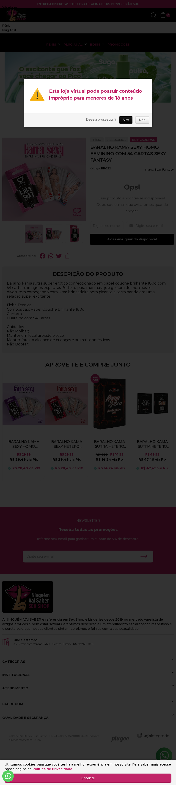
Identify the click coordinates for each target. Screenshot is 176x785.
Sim (126, 120)
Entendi (88, 778)
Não (142, 120)
